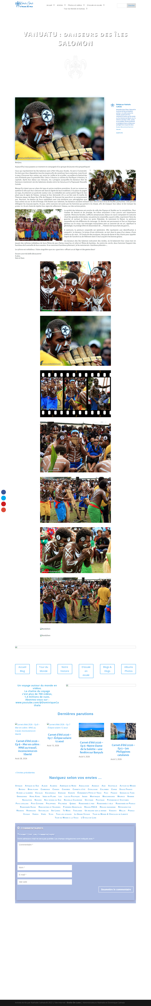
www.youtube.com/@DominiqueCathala (37, 704)
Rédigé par (120, 104)
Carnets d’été (79, 789)
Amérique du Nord (68, 786)
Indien (84, 796)
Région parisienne (108, 807)
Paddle (131, 811)
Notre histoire (65, 669)
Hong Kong (35, 796)
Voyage (26, 814)
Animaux (95, 786)
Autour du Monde (128, 786)
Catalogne (93, 789)
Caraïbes (66, 789)
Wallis (122, 811)
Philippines (51, 803)
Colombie (104, 789)
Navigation (27, 800)
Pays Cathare (37, 803)
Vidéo (43, 814)
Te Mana (67, 811)
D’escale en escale (94, 5)
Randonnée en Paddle (125, 803)
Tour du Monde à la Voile (66, 818)
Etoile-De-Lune (74, 1002)
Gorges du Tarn (127, 793)
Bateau (22, 789)
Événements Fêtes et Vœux (89, 793)
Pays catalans (22, 803)
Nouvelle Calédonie (73, 800)
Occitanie (89, 800)
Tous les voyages (64, 814)
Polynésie (62, 803)
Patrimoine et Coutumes (118, 800)
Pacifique (100, 800)
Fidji (106, 793)
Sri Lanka (55, 811)
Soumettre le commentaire (116, 889)
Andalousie (84, 786)
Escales (118, 127)
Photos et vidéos (75, 5)
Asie (104, 786)
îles (60, 796)
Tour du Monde (43, 669)
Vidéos (35, 814)
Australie (112, 786)
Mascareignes (109, 796)
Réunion (20, 811)
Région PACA (90, 807)
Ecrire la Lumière (25, 793)
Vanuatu (118, 129)
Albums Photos (128, 669)
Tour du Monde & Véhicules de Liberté (110, 814)
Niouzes (38, 800)
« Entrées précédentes (25, 772)
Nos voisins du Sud (52, 800)
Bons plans (33, 789)
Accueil (49, 5)
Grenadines (22, 796)
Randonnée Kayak (28, 807)
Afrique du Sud (32, 786)
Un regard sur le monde (95, 811)
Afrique (18, 786)
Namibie (130, 796)
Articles (60, 5)
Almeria (53, 786)
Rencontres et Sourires (127, 127)
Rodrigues (31, 811)
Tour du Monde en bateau (74, 9)
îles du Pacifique (72, 796)
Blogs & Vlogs (107, 669)
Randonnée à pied (86, 803)
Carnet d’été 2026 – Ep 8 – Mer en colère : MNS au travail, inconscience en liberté (27, 747)
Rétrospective (124, 807)
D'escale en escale (86, 671)
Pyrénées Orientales (72, 807)
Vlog (51, 814)
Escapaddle (50, 793)
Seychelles (43, 811)
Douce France (126, 789)
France (114, 793)
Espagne (62, 793)
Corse (114, 789)
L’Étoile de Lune (88, 818)
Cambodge (45, 789)
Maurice (121, 796)
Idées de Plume (49, 796)
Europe (71, 793)
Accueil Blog (22, 669)
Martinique (95, 796)
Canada (55, 789)
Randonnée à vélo (105, 803)
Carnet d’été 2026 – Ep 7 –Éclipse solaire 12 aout (59, 738)
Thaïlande (77, 811)
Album (44, 786)
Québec (73, 803)
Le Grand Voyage (82, 814)
